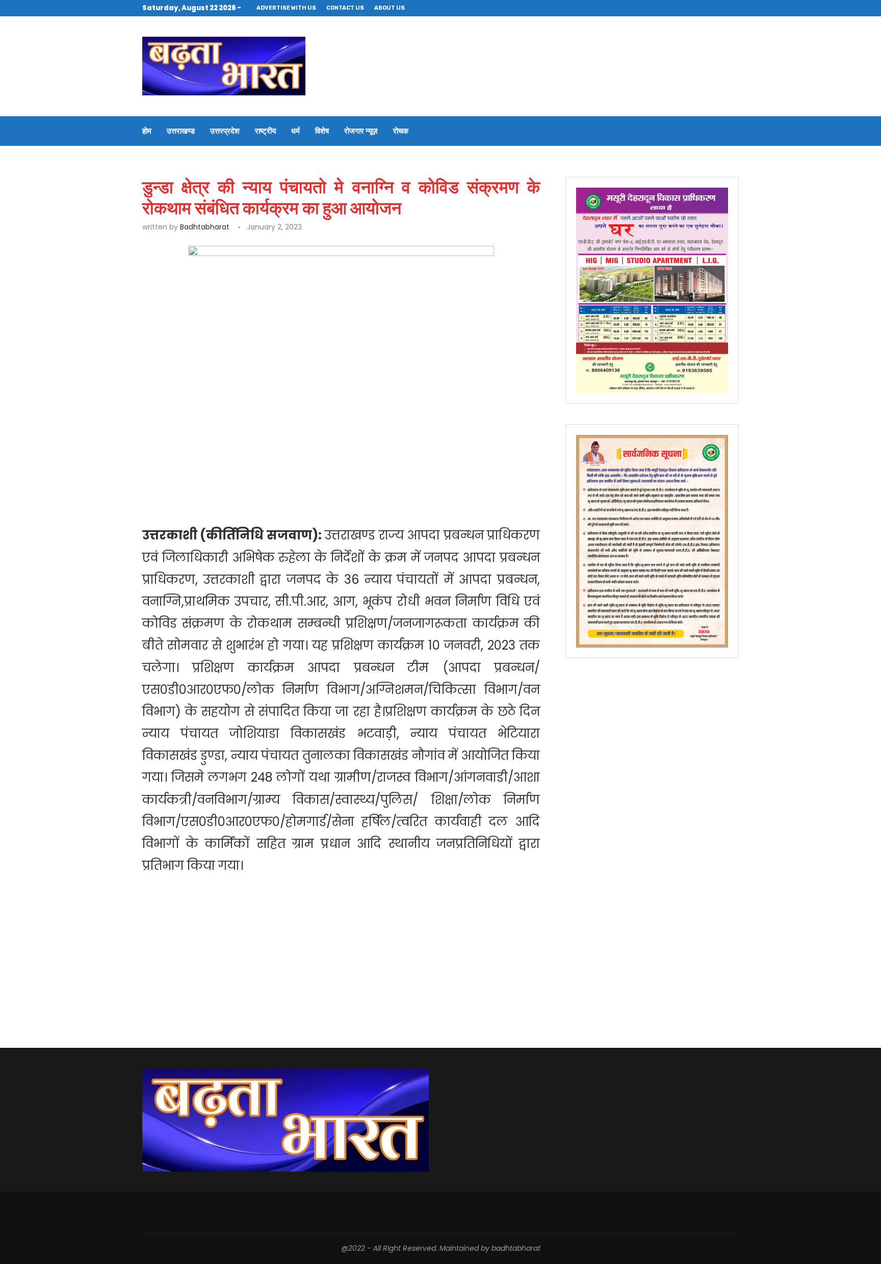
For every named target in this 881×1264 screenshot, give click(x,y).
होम (146, 131)
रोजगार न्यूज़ (361, 131)
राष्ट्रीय (265, 131)
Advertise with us (286, 8)
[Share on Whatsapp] (304, 471)
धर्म (295, 131)
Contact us (345, 8)
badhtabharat (204, 227)
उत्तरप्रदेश (225, 131)
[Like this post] (212, 471)
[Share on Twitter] (258, 471)
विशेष (322, 131)
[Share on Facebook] (235, 471)
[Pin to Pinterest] (281, 471)
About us (389, 8)
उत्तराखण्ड (181, 131)
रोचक (400, 131)
